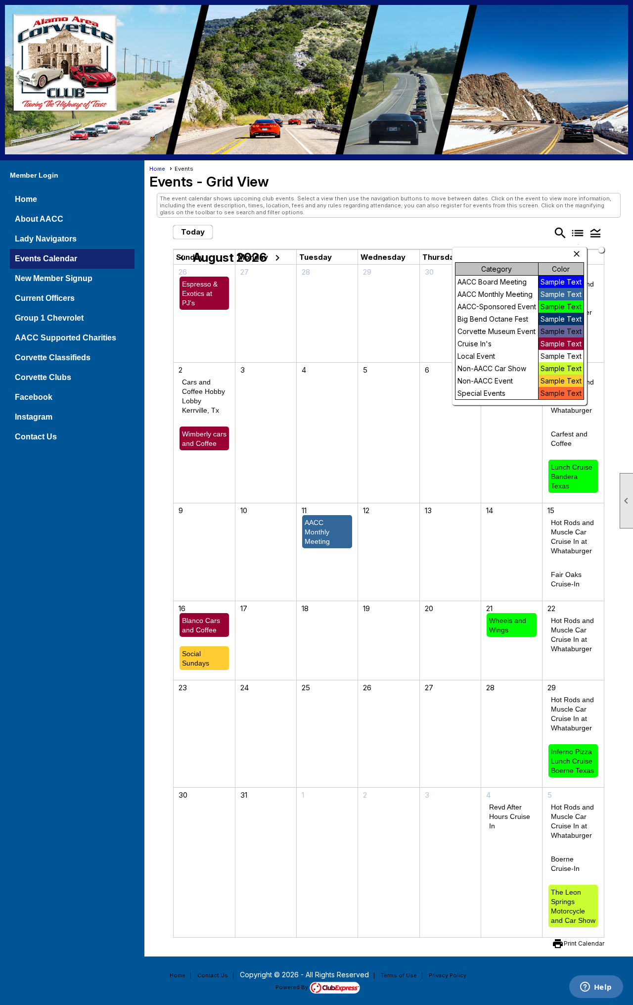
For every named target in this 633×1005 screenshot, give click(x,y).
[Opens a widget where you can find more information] (596, 987)
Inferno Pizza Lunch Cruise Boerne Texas (572, 761)
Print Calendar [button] (584, 943)
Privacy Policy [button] (447, 975)
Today (193, 232)
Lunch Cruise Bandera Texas (571, 476)
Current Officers (45, 298)
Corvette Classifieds (52, 357)
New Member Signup (53, 278)
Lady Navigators (46, 239)
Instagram (33, 417)
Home (26, 199)
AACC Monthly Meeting (317, 532)
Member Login (34, 175)
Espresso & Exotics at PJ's (200, 293)
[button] (595, 232)
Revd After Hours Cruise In (509, 816)
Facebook (33, 397)
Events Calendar (46, 258)
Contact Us (36, 436)
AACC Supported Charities (65, 338)
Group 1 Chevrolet (49, 318)
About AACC (39, 219)
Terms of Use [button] (399, 975)
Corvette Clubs (43, 377)
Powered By (292, 987)
